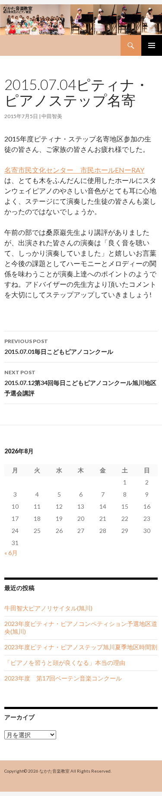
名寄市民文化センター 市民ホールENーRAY (74, 170)
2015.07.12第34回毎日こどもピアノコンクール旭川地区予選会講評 (80, 383)
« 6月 (11, 552)
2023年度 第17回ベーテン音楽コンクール (63, 678)
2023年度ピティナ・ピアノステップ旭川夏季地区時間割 (80, 647)
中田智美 (51, 116)
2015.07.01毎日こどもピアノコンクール (58, 346)
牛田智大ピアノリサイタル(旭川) (48, 608)
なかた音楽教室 (54, 771)
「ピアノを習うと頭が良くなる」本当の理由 (64, 662)
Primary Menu (151, 45)
